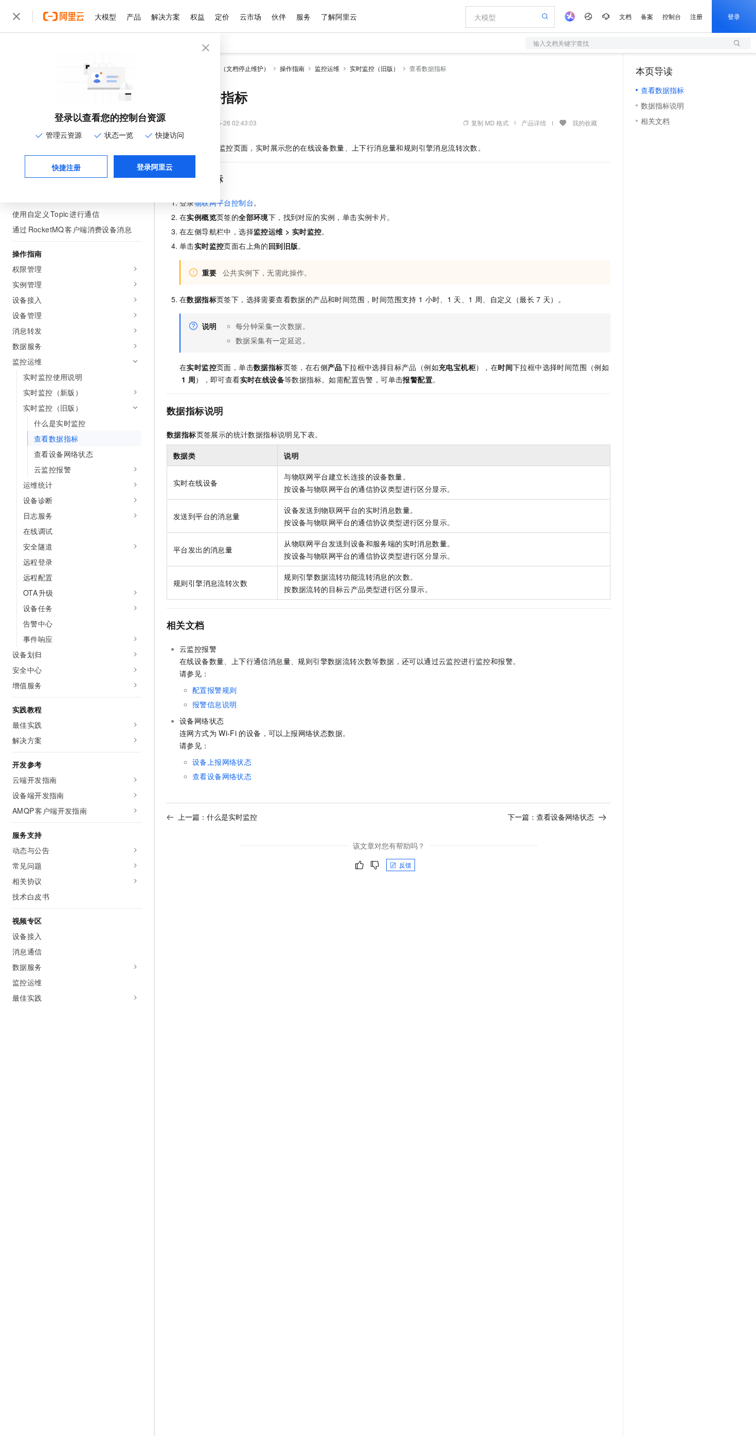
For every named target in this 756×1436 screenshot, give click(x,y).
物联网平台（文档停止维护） (229, 68)
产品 (134, 16)
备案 (647, 16)
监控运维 (327, 68)
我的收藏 (584, 122)
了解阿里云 (339, 16)
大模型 (105, 16)
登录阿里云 (155, 166)
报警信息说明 (214, 704)
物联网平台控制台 (224, 202)
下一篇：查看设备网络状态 (551, 817)
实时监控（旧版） (374, 68)
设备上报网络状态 (221, 762)
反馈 (405, 864)
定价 (222, 16)
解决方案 (165, 16)
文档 (625, 16)
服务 (303, 16)
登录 (734, 16)
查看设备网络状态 (221, 776)
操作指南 (292, 68)
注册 (696, 16)
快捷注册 (66, 167)
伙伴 (279, 16)
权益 (197, 16)
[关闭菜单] (16, 16)
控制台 (671, 16)
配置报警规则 (214, 690)
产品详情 (533, 122)
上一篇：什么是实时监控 (217, 817)
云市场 (250, 16)
